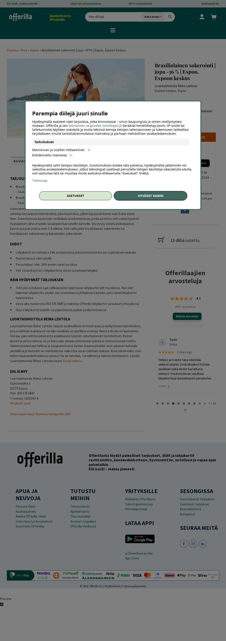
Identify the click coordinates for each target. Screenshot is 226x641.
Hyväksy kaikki (150, 196)
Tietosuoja (39, 181)
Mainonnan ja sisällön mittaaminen (58, 150)
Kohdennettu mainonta (49, 155)
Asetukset (75, 196)
